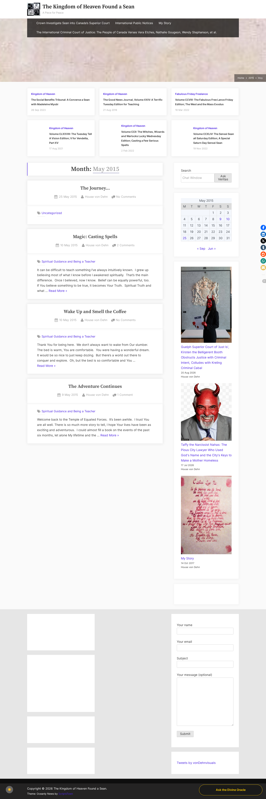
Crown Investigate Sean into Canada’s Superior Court (73, 23)
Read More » (58, 291)
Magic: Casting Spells (95, 237)
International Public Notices (134, 23)
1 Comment (125, 395)
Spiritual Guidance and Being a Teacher (68, 261)
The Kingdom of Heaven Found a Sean (88, 6)
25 (184, 238)
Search (186, 170)
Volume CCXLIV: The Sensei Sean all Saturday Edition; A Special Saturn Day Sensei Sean (213, 138)
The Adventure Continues (95, 386)
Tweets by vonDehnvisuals (196, 763)
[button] (263, 227)
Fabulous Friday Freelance (191, 93)
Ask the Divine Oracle (231, 790)
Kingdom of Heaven (43, 93)
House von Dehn (96, 196)
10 (228, 219)
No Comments (126, 197)
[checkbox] (9, 789)
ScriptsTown (65, 793)
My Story (165, 23)
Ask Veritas (223, 177)
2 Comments (125, 245)
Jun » (212, 248)
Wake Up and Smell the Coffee (95, 312)
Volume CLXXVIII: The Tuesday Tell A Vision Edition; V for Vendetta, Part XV (70, 138)
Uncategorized (52, 213)
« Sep (201, 248)
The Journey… (95, 188)
